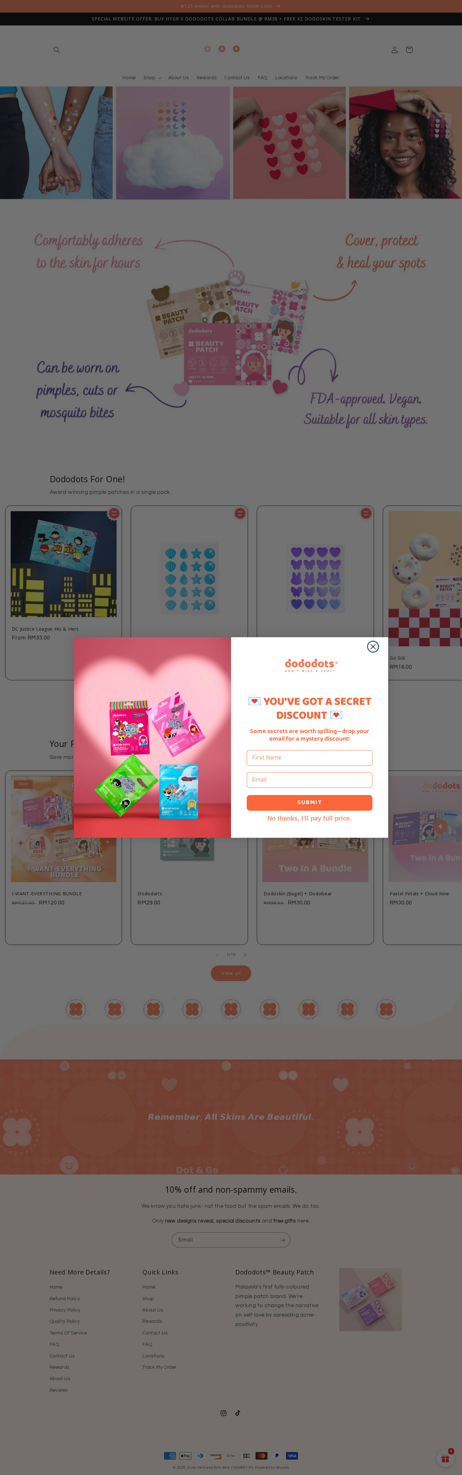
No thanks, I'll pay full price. (309, 818)
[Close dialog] (373, 646)
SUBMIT (309, 802)
